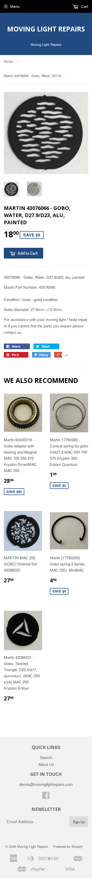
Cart (84, 6)
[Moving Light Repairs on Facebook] (46, 796)
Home (8, 61)
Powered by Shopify (68, 846)
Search (46, 757)
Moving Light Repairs (46, 29)
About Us (46, 764)
